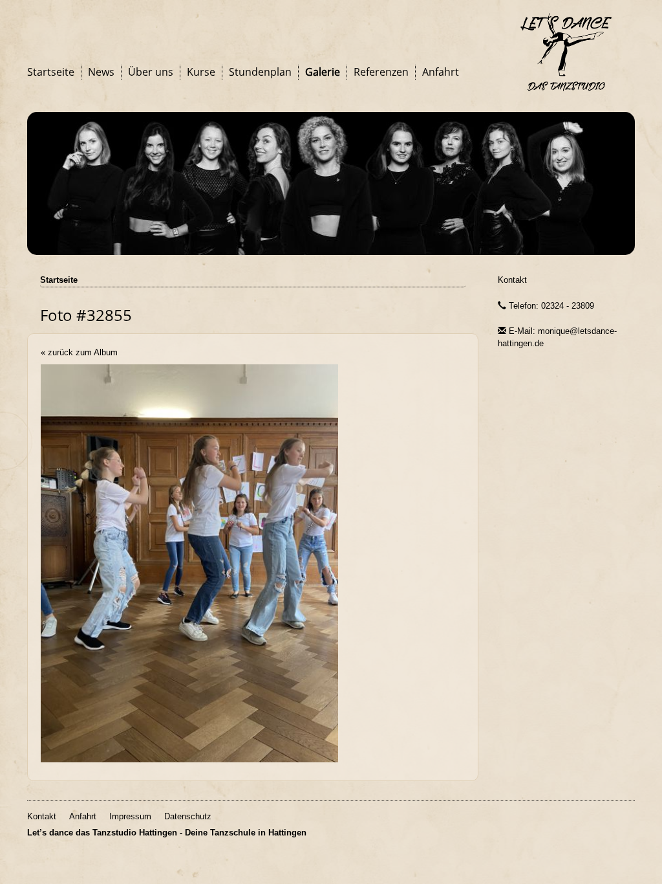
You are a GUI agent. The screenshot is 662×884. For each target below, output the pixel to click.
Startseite (50, 72)
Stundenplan (260, 72)
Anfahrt (440, 72)
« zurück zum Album (79, 352)
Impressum (130, 816)
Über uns (150, 72)
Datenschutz (187, 816)
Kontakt (512, 280)
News (101, 72)
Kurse (201, 72)
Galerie (322, 72)
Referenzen (381, 72)
